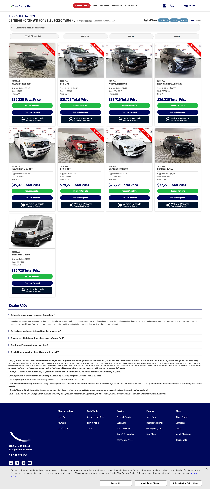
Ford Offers (151, 434)
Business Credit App (155, 423)
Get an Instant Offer (95, 417)
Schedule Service (82, 6)
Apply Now (151, 417)
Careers (179, 428)
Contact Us (180, 423)
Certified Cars (63, 428)
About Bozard (182, 417)
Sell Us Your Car (131, 6)
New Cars (62, 423)
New (95, 6)
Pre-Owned (104, 6)
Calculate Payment (32, 112)
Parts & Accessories (125, 434)
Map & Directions (183, 434)
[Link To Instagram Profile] (24, 462)
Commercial (117, 6)
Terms (89, 428)
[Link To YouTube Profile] (30, 462)
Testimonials (181, 440)
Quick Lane (121, 423)
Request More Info (32, 105)
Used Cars (62, 417)
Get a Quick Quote (154, 428)
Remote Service (123, 428)
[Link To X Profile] (17, 462)
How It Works (93, 423)
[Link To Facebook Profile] (11, 462)
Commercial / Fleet (125, 440)
